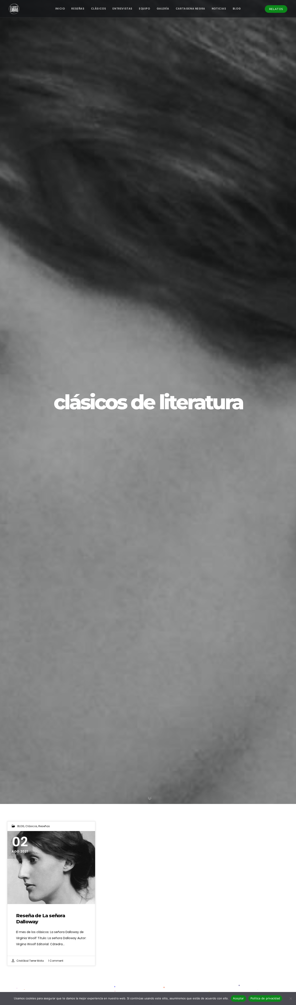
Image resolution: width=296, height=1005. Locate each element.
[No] (290, 998)
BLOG (20, 826)
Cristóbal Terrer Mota (30, 961)
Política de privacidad (265, 998)
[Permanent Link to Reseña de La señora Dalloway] (51, 867)
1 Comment (55, 961)
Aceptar (238, 998)
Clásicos (31, 826)
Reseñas (44, 826)
